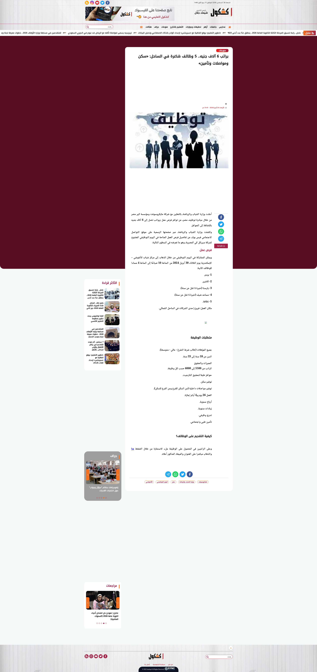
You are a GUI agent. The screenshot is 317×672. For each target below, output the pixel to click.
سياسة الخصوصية (159, 664)
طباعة (220, 246)
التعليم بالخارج (176, 27)
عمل (173, 482)
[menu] (141, 27)
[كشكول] (221, 12)
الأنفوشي (149, 482)
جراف (156, 27)
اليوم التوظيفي (162, 482)
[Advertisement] (245, 77)
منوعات (164, 27)
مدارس (222, 27)
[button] (106, 497)
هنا (132, 448)
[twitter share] (221, 224)
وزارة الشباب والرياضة (187, 482)
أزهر (205, 27)
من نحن (170, 664)
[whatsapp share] (221, 231)
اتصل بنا (147, 664)
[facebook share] (221, 217)
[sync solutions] (170, 669)
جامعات (213, 27)
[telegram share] (221, 239)
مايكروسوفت (202, 482)
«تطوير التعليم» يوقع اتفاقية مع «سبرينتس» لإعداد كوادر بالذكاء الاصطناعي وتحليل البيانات (206, 33)
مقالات (149, 27)
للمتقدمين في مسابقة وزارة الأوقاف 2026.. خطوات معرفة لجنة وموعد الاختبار (53, 33)
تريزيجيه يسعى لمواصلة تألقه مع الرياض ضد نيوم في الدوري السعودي (126, 33)
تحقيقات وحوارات (193, 27)
